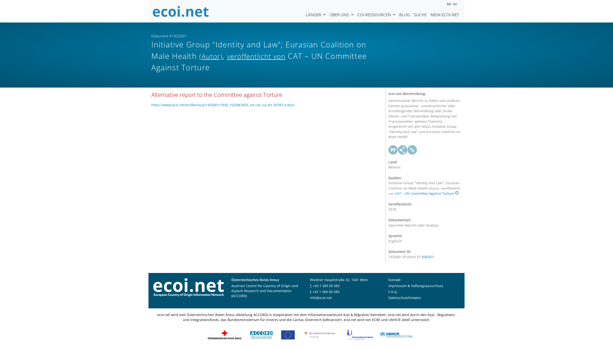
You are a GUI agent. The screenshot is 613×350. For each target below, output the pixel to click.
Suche (420, 14)
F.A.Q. (393, 291)
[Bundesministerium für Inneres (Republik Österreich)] (319, 334)
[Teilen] (403, 150)
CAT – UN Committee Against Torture (424, 193)
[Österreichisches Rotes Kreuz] (224, 334)
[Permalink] (412, 150)
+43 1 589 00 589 (325, 291)
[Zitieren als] (393, 150)
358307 (427, 257)
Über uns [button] (339, 14)
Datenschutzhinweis (404, 297)
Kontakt (394, 280)
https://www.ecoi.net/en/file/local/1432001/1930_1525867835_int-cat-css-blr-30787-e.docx (223, 105)
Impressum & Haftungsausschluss (415, 285)
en (455, 4)
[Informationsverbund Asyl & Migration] (358, 334)
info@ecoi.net (321, 297)
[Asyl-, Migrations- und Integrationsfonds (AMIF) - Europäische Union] (288, 334)
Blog (404, 14)
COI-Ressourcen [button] (374, 14)
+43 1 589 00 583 (326, 285)
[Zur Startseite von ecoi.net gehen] (181, 11)
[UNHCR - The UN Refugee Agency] (396, 334)
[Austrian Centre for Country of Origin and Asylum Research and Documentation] (261, 334)
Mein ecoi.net (445, 14)
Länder (314, 14)
